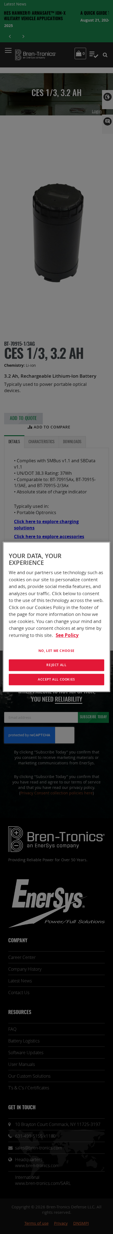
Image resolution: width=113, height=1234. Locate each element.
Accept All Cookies (56, 679)
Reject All (56, 665)
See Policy (67, 635)
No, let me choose (56, 650)
